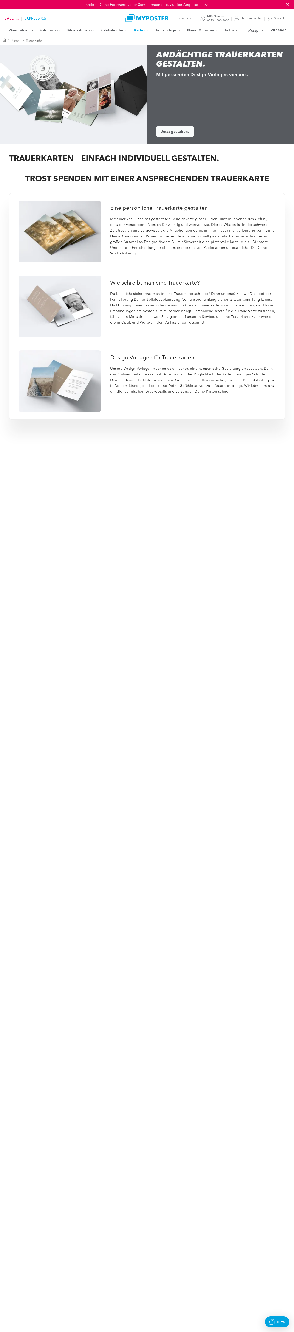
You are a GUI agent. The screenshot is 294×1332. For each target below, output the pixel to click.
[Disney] (254, 30)
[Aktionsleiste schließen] (287, 4)
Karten (15, 40)
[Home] (147, 18)
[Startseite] (4, 40)
